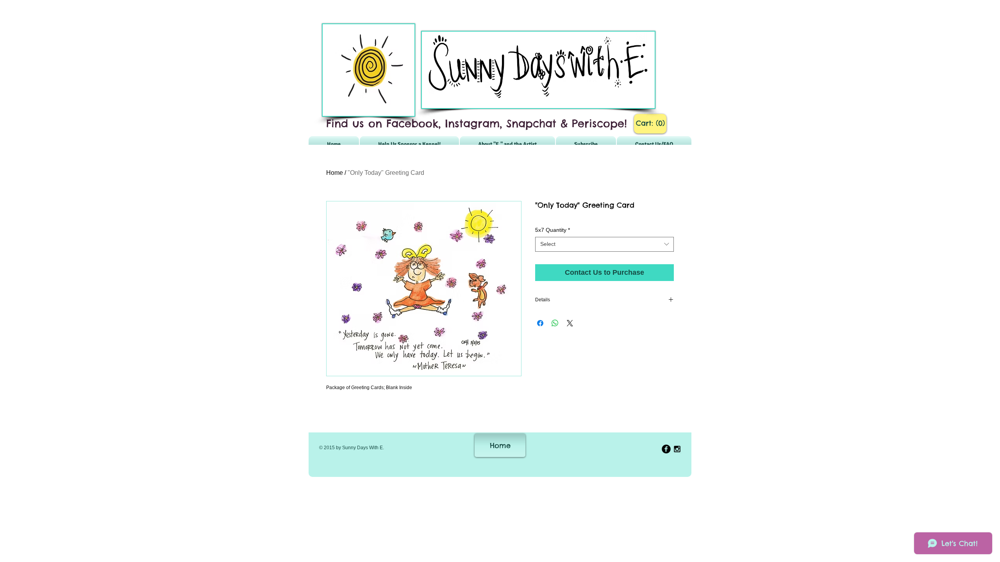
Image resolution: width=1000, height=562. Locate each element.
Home (334, 172)
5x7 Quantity (552, 230)
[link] (650, 123)
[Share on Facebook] (540, 323)
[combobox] (604, 244)
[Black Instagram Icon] (677, 449)
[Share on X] (570, 323)
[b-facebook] (666, 449)
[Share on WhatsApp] (555, 323)
